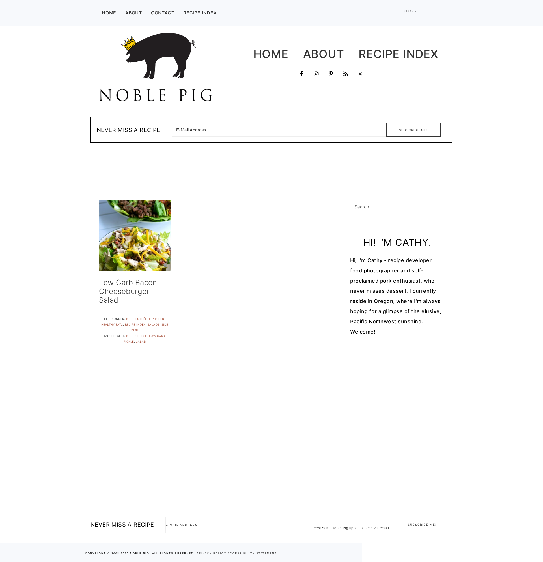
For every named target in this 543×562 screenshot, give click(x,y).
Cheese (141, 335)
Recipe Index (135, 324)
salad (141, 341)
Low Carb (157, 335)
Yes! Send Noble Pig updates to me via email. (352, 528)
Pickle (129, 341)
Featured (156, 318)
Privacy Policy (211, 553)
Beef (129, 318)
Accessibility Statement (252, 553)
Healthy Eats (112, 324)
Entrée (141, 318)
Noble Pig (155, 67)
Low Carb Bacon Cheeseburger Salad (128, 291)
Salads (154, 324)
